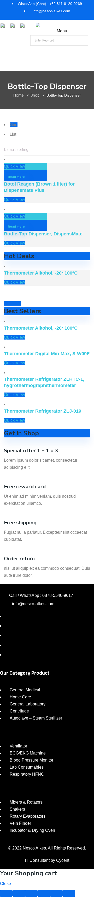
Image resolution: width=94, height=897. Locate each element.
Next (17, 303)
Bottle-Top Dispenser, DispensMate (43, 233)
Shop (35, 95)
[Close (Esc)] (6, 893)
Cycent (62, 860)
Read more (16, 177)
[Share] (19, 893)
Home (18, 95)
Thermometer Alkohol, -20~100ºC (41, 273)
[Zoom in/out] (44, 893)
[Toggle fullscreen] (31, 893)
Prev (8, 303)
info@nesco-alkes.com (33, 604)
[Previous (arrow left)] (56, 893)
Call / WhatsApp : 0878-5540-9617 (41, 595)
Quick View (14, 166)
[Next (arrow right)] (69, 893)
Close (5, 883)
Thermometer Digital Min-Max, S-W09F (47, 353)
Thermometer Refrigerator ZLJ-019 (42, 411)
